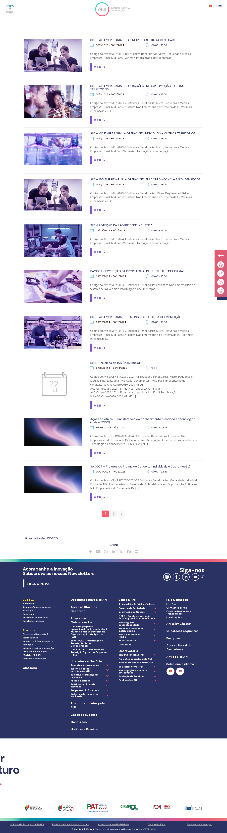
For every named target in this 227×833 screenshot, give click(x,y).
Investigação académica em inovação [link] (132, 671)
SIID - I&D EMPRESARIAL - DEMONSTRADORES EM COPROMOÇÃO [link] (135, 317)
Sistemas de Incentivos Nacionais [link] (85, 695)
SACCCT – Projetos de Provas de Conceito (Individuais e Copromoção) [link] (140, 467)
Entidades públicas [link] (33, 621)
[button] (10, 9)
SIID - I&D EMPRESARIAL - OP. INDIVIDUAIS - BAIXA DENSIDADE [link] (133, 40)
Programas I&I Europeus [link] (85, 690)
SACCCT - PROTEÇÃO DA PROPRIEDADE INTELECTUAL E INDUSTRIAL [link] (137, 271)
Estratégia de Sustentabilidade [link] (128, 623)
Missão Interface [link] (80, 680)
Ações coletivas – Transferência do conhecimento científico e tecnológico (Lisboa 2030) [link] (142, 420)
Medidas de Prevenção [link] (199, 824)
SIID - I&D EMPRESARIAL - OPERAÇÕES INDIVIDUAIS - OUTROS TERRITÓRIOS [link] (142, 133)
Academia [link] (28, 603)
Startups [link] (28, 610)
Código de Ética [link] (157, 824)
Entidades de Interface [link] (35, 617)
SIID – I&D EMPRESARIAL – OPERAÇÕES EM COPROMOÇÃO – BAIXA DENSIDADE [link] (145, 179)
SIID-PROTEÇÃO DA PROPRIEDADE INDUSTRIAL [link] (122, 225)
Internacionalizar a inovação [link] (38, 648)
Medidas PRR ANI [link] (32, 655)
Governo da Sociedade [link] (131, 608)
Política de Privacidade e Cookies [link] (70, 824)
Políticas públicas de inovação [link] (83, 685)
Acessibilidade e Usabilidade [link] (113, 824)
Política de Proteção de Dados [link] (27, 824)
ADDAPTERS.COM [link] (149, 829)
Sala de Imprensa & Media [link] (129, 635)
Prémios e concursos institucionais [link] (130, 629)
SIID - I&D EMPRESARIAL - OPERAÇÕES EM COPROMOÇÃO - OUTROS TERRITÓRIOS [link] (138, 87)
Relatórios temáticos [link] (131, 666)
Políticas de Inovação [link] (35, 658)
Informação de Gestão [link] (131, 611)
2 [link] (113, 513)
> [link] (121, 514)
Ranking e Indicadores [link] (131, 654)
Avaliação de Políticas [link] (131, 676)
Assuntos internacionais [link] (85, 665)
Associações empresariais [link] (37, 607)
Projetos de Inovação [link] (35, 651)
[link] (100, 67)
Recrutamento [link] (127, 640)
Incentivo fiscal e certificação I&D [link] (81, 670)
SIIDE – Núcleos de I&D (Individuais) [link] (115, 363)
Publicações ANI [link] (128, 679)
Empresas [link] (28, 614)
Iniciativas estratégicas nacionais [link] (85, 675)
